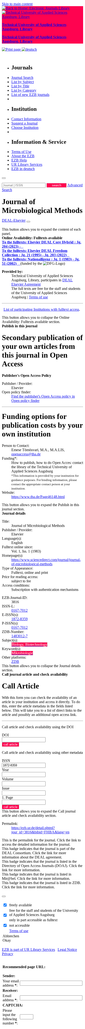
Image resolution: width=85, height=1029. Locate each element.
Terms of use (38, 297)
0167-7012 (19, 610)
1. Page (7, 797)
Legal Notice (67, 950)
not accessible (19, 925)
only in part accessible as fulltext (33, 920)
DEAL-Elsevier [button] (14, 220)
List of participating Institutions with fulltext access (41, 309)
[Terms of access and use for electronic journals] (22, 246)
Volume (7, 779)
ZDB (15, 662)
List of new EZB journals (30, 95)
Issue (5, 788)
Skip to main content (17, 4)
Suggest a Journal (24, 123)
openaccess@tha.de (26, 454)
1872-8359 (19, 619)
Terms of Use (21, 152)
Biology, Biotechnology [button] (29, 645)
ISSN (6, 761)
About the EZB (22, 156)
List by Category (23, 90)
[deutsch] (29, 49)
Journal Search (22, 78)
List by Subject (22, 82)
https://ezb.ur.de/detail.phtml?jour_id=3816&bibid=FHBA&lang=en (40, 830)
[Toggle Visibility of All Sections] (28, 221)
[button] (32, 238)
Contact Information (26, 119)
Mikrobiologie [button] (22, 653)
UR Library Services (26, 164)
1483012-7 (19, 636)
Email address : (10, 998)
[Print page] (12, 49)
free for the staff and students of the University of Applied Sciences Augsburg (43, 912)
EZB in (23, 169)
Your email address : (11, 983)
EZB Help (19, 160)
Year (5, 770)
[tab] (42, 238)
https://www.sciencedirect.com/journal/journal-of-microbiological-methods (46, 562)
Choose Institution (24, 128)
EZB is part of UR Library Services (28, 950)
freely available (20, 905)
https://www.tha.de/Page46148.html (38, 497)
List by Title (20, 86)
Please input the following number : (10, 1016)
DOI (5, 735)
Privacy (7, 954)
